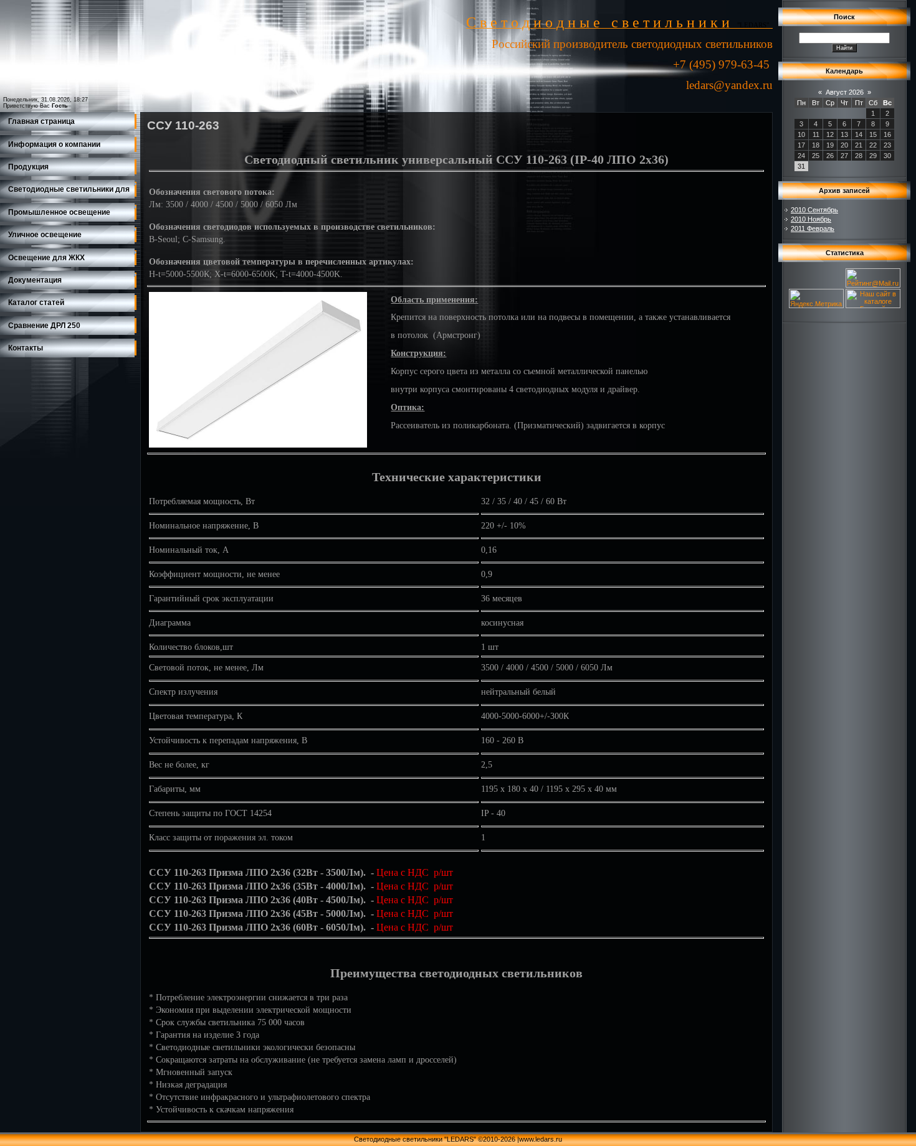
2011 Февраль (812, 228)
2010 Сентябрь (814, 210)
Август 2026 (845, 92)
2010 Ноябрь (811, 219)
